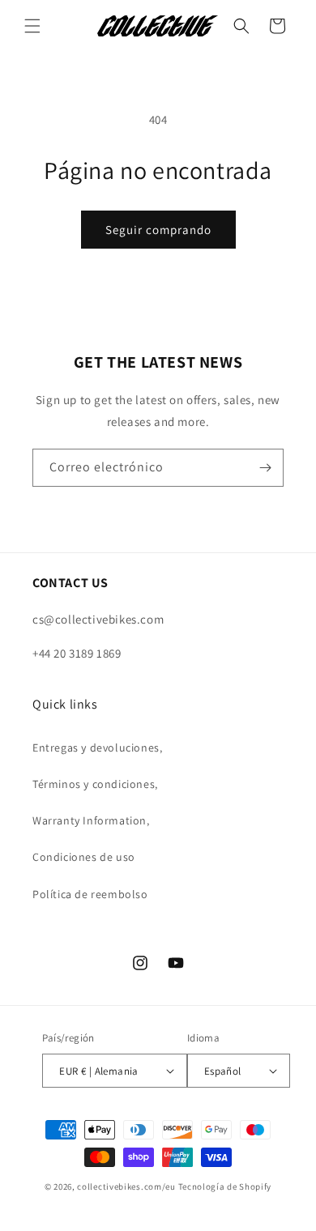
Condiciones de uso (83, 857)
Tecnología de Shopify (225, 1186)
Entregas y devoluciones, (97, 747)
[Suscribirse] (265, 468)
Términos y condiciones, (95, 784)
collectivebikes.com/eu (126, 1186)
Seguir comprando (158, 229)
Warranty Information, (91, 820)
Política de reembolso (90, 894)
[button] (32, 26)
